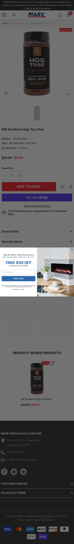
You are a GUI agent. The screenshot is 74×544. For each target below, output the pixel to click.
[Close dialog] (72, 249)
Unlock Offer (18, 279)
